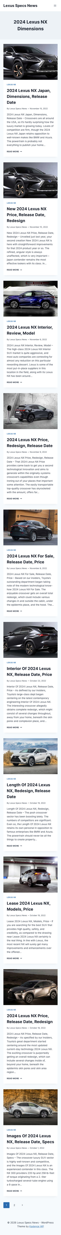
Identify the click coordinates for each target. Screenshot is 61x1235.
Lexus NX (11, 84)
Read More (14, 151)
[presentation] (30, 62)
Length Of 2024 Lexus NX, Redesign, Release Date (28, 790)
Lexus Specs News (18, 108)
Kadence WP (36, 1226)
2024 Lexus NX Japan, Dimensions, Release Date (29, 96)
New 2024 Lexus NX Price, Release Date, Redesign (27, 214)
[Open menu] (55, 5)
